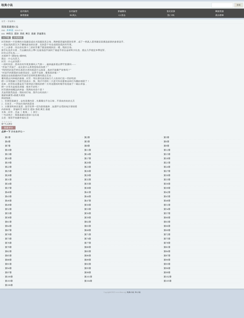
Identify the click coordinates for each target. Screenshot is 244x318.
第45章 (167, 196)
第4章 (8, 141)
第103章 (9, 281)
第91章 (8, 264)
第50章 (87, 205)
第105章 (168, 281)
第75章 (167, 238)
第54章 (167, 209)
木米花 (9, 30)
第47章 (87, 200)
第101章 (88, 276)
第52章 (8, 209)
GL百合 (122, 15)
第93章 (167, 264)
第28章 (8, 175)
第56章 (87, 213)
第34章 (8, 184)
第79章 (8, 247)
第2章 (87, 137)
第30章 (167, 175)
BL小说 (137, 292)
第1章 (8, 137)
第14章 (87, 154)
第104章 (88, 281)
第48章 (167, 200)
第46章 (8, 200)
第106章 (9, 285)
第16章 (8, 158)
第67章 (8, 230)
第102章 (168, 276)
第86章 (87, 255)
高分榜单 (219, 15)
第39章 (167, 188)
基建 (33, 33)
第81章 (167, 247)
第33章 (167, 179)
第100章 (9, 276)
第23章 (87, 167)
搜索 (239, 5)
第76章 (8, 243)
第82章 (8, 251)
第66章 (167, 226)
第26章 (87, 171)
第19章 (8, 162)
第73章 (8, 238)
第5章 (87, 141)
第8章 (87, 146)
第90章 (167, 260)
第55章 (8, 213)
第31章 (8, 179)
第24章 (167, 167)
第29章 (87, 175)
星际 (16, 33)
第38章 (87, 188)
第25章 (8, 171)
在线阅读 (18, 37)
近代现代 (24, 11)
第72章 (167, 234)
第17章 (87, 158)
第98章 (87, 272)
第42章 (167, 192)
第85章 (8, 255)
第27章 (167, 171)
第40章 (8, 192)
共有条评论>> (18, 131)
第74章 (87, 238)
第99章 (167, 272)
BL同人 (73, 15)
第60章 (167, 217)
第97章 (8, 272)
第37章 (8, 188)
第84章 (167, 251)
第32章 (87, 179)
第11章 (87, 150)
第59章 (87, 217)
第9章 (166, 146)
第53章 (87, 209)
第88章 (8, 260)
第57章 (167, 213)
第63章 (167, 222)
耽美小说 (7, 4)
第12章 (167, 150)
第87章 (167, 255)
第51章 (167, 205)
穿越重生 (122, 11)
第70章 (8, 234)
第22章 (8, 167)
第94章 (8, 268)
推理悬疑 (24, 15)
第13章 (8, 154)
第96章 (167, 268)
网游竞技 (219, 11)
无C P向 (171, 15)
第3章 (166, 137)
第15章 (167, 154)
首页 (3, 21)
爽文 (28, 33)
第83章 (87, 251)
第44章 (87, 196)
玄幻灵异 (171, 11)
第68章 (87, 230)
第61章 (8, 222)
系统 (22, 33)
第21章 (167, 162)
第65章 (87, 226)
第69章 (167, 230)
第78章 (167, 243)
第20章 (87, 162)
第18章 (167, 158)
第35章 (87, 184)
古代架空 (73, 11)
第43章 (8, 196)
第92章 (87, 264)
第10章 (8, 150)
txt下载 (6, 37)
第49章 (8, 205)
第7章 (8, 146)
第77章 (87, 243)
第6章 (166, 141)
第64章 (8, 226)
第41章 (87, 192)
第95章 (87, 268)
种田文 (9, 33)
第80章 (87, 247)
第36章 (167, 184)
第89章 (87, 260)
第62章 (87, 222)
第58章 (8, 217)
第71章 (87, 234)
